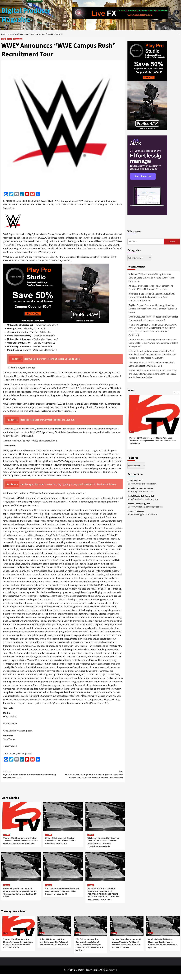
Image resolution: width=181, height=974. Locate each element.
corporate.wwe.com (75, 493)
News (9, 39)
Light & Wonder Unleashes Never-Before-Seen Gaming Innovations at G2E (29, 774)
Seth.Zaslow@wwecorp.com (17, 753)
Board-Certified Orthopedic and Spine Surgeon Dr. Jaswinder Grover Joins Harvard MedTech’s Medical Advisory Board (94, 774)
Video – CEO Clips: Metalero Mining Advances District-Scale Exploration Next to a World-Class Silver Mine (20, 841)
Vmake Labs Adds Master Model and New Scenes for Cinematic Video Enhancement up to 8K (62, 891)
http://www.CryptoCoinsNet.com (142, 514)
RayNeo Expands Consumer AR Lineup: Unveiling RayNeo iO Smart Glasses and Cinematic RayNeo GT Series (19, 892)
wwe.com (56, 493)
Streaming (18, 39)
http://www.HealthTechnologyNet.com (145, 506)
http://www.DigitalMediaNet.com (142, 499)
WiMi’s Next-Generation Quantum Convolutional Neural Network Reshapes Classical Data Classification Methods (103, 842)
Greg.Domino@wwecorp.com (17, 730)
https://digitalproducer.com (140, 491)
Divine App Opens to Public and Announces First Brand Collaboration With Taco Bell (151, 364)
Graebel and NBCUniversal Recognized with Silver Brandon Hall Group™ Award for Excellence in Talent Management (153, 343)
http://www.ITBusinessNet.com (141, 483)
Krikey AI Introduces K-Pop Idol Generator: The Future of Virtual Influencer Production (60, 841)
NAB (3, 39)
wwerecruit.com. (49, 440)
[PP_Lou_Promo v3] (56, 293)
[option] (153, 423)
